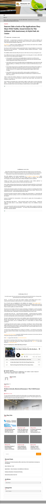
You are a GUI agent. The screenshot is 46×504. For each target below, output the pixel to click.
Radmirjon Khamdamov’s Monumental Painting (13, 471)
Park (8, 372)
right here (34, 341)
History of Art (7, 386)
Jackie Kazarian (28, 66)
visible (23, 372)
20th (11, 371)
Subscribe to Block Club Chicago (9, 334)
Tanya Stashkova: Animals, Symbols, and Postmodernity (22, 447)
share (16, 372)
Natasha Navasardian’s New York (11, 474)
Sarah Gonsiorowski (16, 72)
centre (32, 371)
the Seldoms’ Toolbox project (32, 176)
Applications (21, 371)
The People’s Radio (36, 303)
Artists (28, 371)
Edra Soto (31, 58)
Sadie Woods (37, 62)
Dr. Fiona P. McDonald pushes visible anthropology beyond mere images (35, 431)
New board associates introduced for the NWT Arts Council (10, 431)
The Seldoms (6, 44)
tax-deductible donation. (22, 337)
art (25, 371)
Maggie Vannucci (15, 66)
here (7, 337)
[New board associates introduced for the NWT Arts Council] (10, 422)
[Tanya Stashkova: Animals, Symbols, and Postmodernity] (23, 439)
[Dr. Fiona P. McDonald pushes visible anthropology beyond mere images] (36, 422)
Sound (19, 372)
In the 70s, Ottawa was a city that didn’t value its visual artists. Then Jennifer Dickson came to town (23, 431)
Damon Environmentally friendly (18, 62)
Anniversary (15, 371)
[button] (39, 15)
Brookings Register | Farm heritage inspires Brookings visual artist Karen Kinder (10, 448)
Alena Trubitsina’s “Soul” (9, 466)
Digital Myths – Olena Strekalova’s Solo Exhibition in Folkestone (17, 468)
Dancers (36, 371)
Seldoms (12, 372)
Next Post (6, 384)
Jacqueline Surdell (29, 72)
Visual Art (6, 23)
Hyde (5, 372)
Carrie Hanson (15, 58)
